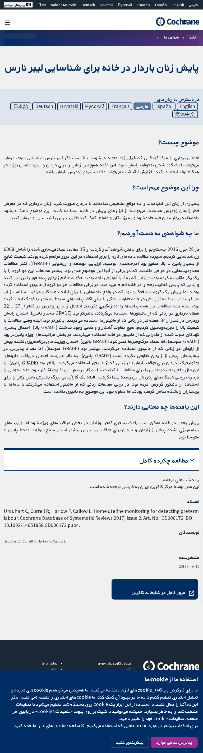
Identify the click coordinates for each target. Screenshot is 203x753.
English (178, 4)
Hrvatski (106, 4)
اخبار (54, 669)
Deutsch (88, 4)
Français (143, 4)
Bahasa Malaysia (64, 4)
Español (161, 4)
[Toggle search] (185, 22)
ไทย (42, 4)
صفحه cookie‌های (63, 725)
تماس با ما (50, 663)
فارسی (193, 4)
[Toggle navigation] (7, 22)
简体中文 (185, 114)
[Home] (177, 21)
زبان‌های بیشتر (15, 4)
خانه (193, 37)
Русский (125, 4)
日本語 (20, 106)
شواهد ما (171, 37)
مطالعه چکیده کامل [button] (164, 460)
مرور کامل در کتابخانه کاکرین (158, 592)
